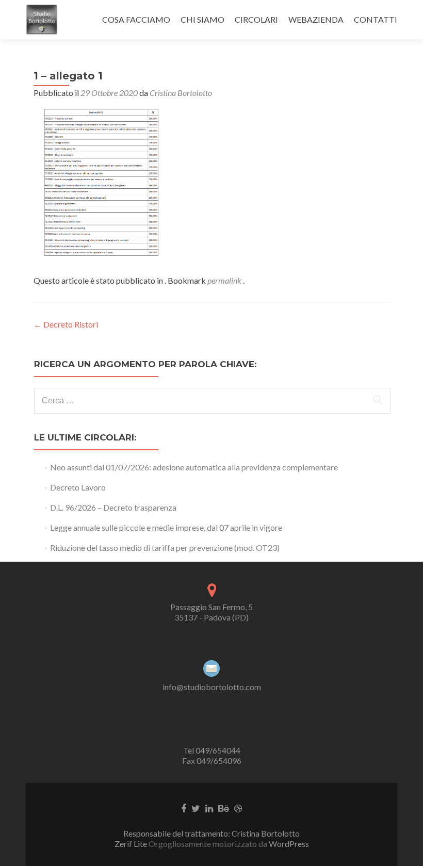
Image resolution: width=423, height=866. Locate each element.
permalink (225, 280)
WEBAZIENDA (316, 19)
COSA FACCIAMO (136, 19)
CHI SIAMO (202, 19)
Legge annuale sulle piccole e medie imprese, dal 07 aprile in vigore (166, 527)
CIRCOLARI (256, 19)
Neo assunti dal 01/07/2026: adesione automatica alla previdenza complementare (194, 467)
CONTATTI (375, 19)
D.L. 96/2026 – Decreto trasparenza (113, 507)
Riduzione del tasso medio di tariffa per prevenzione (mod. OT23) (165, 547)
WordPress (288, 843)
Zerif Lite (132, 843)
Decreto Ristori (66, 324)
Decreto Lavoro (78, 487)
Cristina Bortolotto (181, 92)
